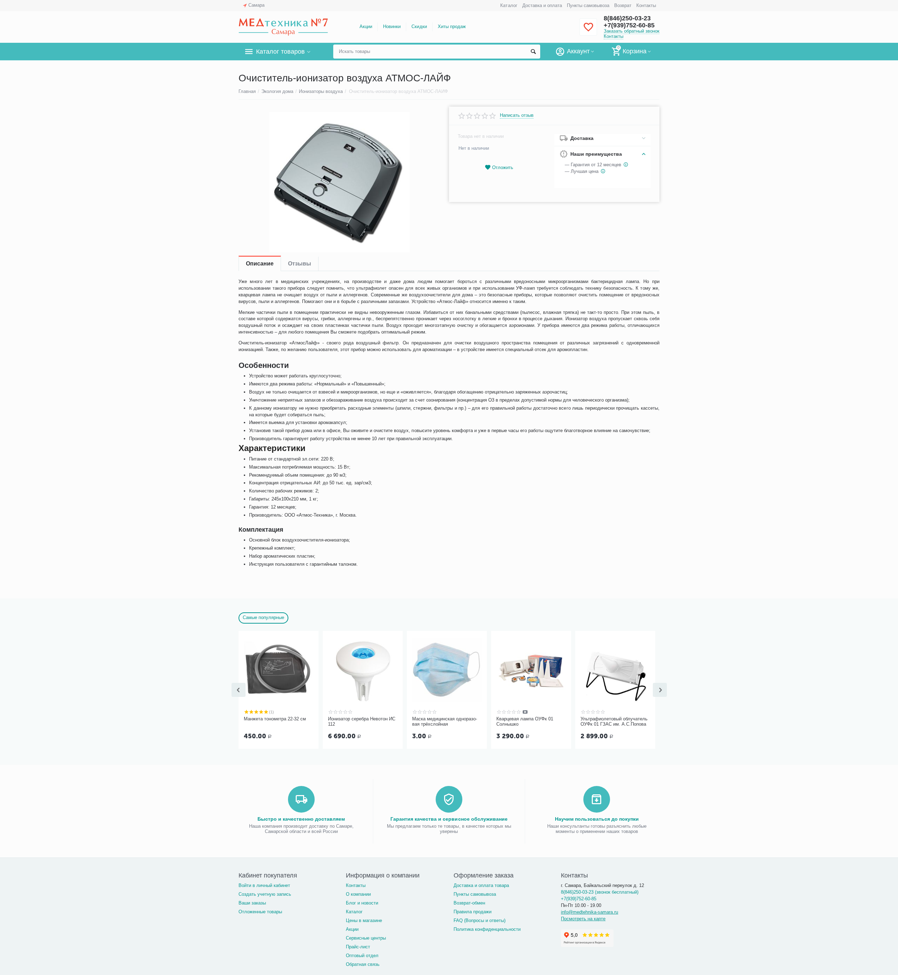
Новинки (392, 26)
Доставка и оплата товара (481, 885)
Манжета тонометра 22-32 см (275, 718)
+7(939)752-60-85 (629, 25)
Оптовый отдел (362, 955)
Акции (366, 26)
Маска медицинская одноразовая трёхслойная (444, 721)
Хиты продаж (452, 26)
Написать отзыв (517, 115)
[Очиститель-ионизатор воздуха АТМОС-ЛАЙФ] (339, 182)
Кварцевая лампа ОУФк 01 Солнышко (524, 721)
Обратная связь (363, 964)
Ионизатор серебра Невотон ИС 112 (361, 721)
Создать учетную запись (265, 894)
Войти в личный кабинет (264, 885)
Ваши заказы (252, 903)
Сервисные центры (366, 938)
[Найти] (533, 52)
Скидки (419, 26)
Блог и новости (362, 903)
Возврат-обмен (469, 903)
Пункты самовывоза (588, 5)
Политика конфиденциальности (487, 929)
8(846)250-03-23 (627, 18)
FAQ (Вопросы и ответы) (479, 920)
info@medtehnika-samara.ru (589, 912)
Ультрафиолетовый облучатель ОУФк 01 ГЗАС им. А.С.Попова (614, 721)
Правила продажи (472, 911)
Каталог (508, 5)
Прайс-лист (358, 946)
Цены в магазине (364, 920)
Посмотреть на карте (583, 918)
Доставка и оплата (542, 5)
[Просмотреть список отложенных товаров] (588, 31)
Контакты (646, 5)
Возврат (622, 5)
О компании (358, 894)
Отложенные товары (260, 911)
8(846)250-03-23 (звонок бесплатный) (599, 892)
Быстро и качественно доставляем (301, 819)
